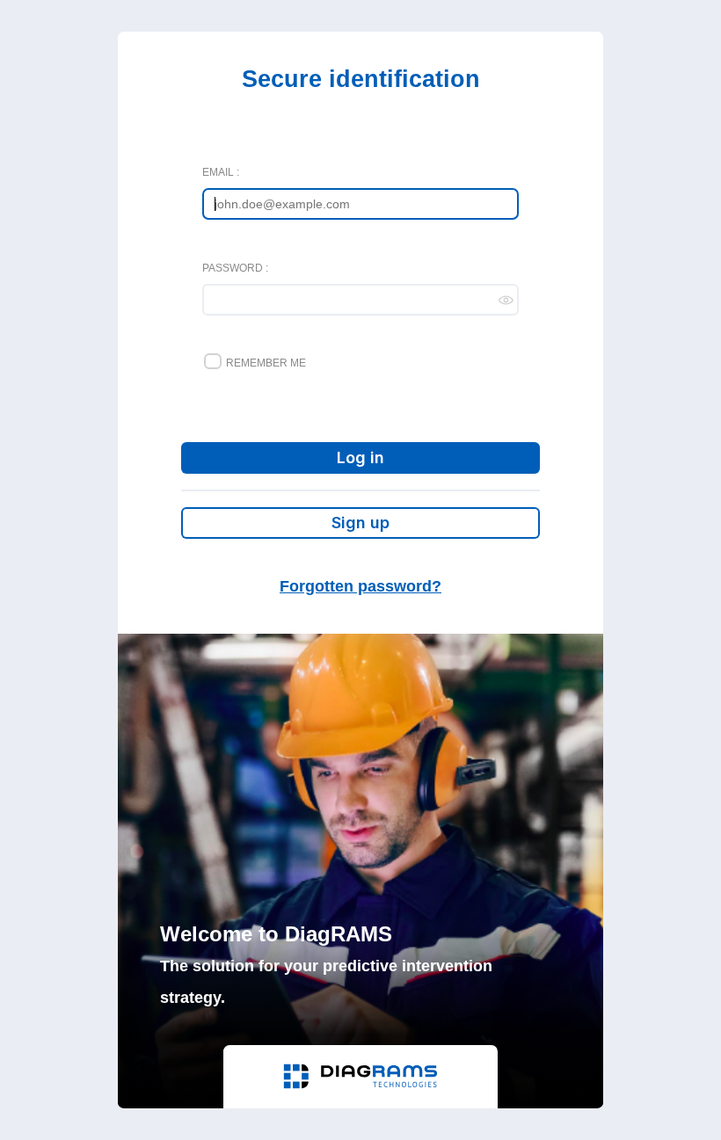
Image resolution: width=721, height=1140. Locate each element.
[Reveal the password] (508, 300)
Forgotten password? (360, 586)
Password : (235, 268)
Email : (220, 172)
